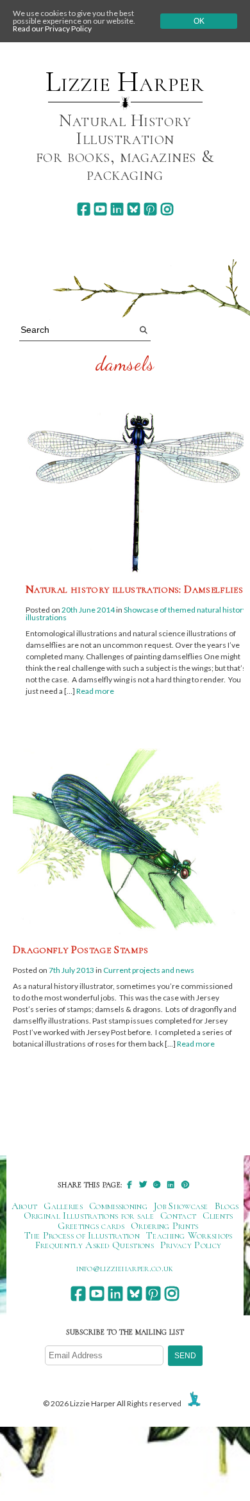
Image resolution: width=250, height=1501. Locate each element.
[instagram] (167, 209)
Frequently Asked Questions (94, 1245)
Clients (218, 1215)
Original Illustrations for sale (89, 1215)
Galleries (63, 1206)
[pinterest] (150, 209)
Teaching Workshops (189, 1235)
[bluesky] (134, 209)
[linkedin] (117, 209)
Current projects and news (148, 970)
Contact (178, 1215)
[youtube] (100, 209)
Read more (95, 691)
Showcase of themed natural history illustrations (136, 613)
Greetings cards (91, 1226)
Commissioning (118, 1206)
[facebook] (84, 209)
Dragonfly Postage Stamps (81, 949)
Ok (199, 21)
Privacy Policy (190, 1245)
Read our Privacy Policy (52, 28)
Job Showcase (181, 1206)
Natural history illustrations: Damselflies (134, 589)
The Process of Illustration (82, 1235)
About (25, 1206)
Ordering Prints (165, 1226)
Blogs (227, 1206)
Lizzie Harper (125, 82)
